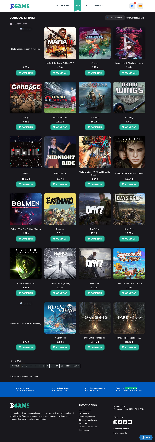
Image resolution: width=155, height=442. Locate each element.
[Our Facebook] (125, 423)
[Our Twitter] (120, 423)
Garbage (26, 118)
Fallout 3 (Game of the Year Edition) (25, 324)
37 (57, 366)
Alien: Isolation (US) (25, 283)
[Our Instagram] (115, 423)
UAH (131, 409)
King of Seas (60, 338)
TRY (142, 409)
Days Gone (129, 229)
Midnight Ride (60, 173)
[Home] (11, 24)
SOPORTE (99, 5)
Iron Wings (129, 118)
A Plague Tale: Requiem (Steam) (129, 173)
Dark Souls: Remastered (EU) (129, 338)
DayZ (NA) (94, 229)
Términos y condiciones (88, 420)
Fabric (25, 173)
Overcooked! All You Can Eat (129, 283)
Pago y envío (84, 423)
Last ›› (76, 366)
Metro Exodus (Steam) (60, 283)
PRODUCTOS (63, 5)
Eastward (60, 229)
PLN (137, 409)
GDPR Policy (84, 413)
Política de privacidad (87, 417)
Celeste (94, 63)
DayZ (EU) (94, 283)
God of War (95, 118)
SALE (78, 5)
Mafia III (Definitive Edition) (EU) (60, 63)
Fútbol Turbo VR (60, 118)
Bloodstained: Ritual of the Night (129, 63)
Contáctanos (84, 430)
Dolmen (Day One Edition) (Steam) (26, 229)
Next (68, 366)
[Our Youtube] (130, 423)
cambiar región (135, 18)
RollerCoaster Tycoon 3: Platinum (25, 49)
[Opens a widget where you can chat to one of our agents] (146, 438)
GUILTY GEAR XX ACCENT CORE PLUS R (94, 173)
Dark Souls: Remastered (94, 338)
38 (62, 366)
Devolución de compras (88, 427)
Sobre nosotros (85, 410)
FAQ (87, 5)
